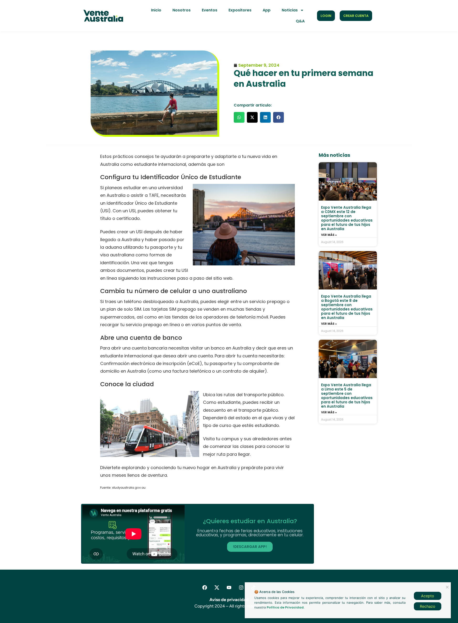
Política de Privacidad (285, 607)
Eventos (209, 10)
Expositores (240, 10)
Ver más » (329, 235)
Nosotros (181, 10)
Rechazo (427, 606)
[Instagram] (241, 587)
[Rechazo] (447, 586)
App (267, 10)
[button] (239, 117)
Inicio (156, 10)
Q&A (300, 21)
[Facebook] (204, 587)
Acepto (427, 595)
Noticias (290, 10)
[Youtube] (229, 587)
